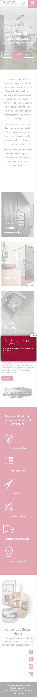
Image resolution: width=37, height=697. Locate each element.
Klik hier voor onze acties (11, 354)
